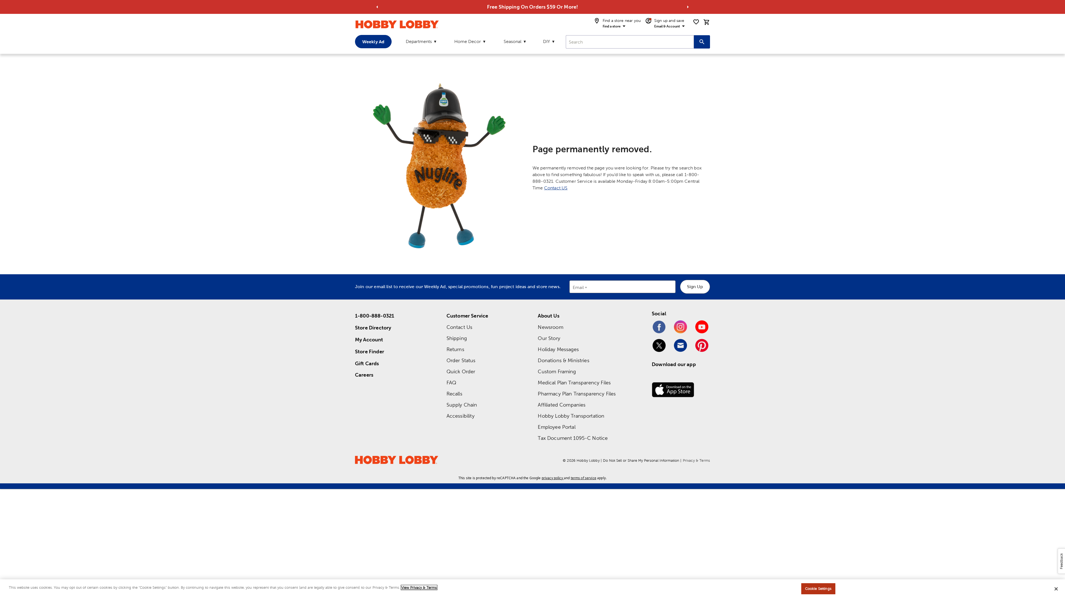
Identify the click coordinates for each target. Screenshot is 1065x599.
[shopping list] (696, 22)
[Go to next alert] (687, 6)
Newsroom (550, 327)
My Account (369, 339)
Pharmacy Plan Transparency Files (577, 394)
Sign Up (695, 286)
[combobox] (630, 42)
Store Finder (369, 351)
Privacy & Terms (696, 460)
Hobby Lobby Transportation (571, 416)
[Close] (1056, 589)
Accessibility (461, 416)
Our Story (549, 338)
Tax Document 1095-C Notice (573, 438)
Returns (455, 349)
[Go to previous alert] (377, 6)
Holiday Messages (558, 349)
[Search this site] (702, 42)
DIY (546, 41)
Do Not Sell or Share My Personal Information (641, 460)
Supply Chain (462, 405)
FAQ (451, 382)
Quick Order (461, 371)
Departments (419, 41)
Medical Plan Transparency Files (574, 382)
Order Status (461, 360)
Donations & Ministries (563, 360)
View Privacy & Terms (419, 587)
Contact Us (460, 327)
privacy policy (552, 478)
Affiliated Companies (561, 405)
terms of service (583, 478)
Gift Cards (367, 363)
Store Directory (373, 328)
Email (578, 287)
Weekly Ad (373, 41)
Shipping (457, 338)
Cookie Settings (818, 589)
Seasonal (512, 41)
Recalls (454, 394)
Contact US (556, 188)
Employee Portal (556, 427)
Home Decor (467, 41)
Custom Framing (557, 371)
